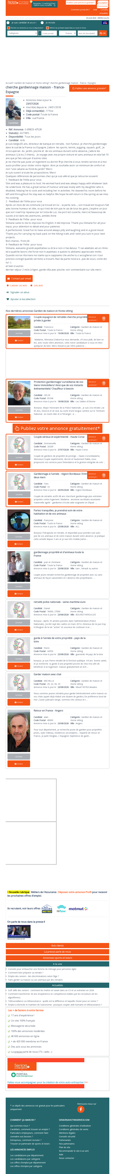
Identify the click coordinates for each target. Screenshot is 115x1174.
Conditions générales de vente (73, 1129)
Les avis (38, 285)
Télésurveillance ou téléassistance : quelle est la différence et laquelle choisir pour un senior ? (53, 1001)
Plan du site (64, 1147)
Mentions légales (67, 1132)
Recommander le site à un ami (74, 1150)
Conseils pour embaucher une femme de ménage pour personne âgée (42, 969)
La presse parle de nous (57, 951)
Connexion (103, 6)
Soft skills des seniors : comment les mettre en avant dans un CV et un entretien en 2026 (51, 990)
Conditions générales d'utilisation (75, 1125)
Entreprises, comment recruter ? (25, 1140)
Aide (95, 9)
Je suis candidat (24, 22)
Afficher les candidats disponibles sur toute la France (68, 28)
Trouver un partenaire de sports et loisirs (30, 1143)
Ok (104, 33)
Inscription (103, 2)
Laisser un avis (18, 285)
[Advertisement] (57, 59)
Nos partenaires (67, 1143)
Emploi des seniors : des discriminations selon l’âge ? (33, 976)
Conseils (104, 9)
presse (18, 1051)
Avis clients (57, 945)
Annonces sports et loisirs (57, 957)
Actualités (104, 13)
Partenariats (65, 1140)
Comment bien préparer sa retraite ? (25, 972)
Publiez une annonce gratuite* (81, 2)
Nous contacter (66, 1158)
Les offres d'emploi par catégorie (26, 1166)
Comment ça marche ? (80, 9)
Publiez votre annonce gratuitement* (59, 428)
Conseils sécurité (67, 1136)
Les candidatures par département (27, 1155)
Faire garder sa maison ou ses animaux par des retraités (35, 979)
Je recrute (50, 22)
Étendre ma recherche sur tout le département (27, 28)
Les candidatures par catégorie (25, 1159)
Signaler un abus (19, 292)
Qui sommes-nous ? (20, 1125)
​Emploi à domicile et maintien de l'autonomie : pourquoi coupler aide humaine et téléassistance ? (55, 1004)
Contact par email (21, 278)
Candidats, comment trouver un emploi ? (30, 1129)
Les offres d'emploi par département (28, 1162)
